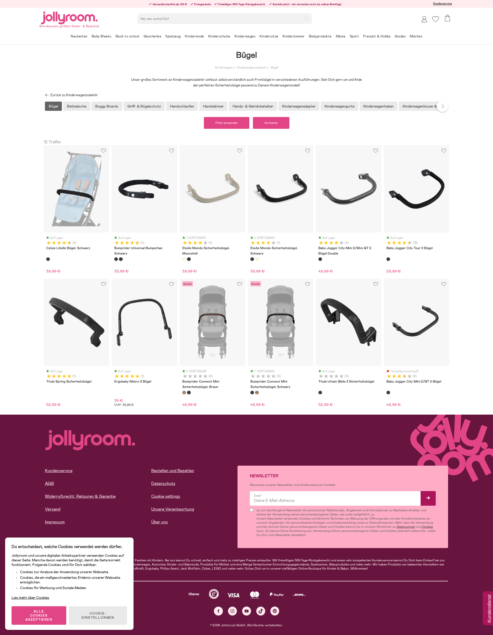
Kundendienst (489, 609)
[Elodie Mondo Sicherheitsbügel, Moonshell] (184, 259)
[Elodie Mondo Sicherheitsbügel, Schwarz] (189, 259)
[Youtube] (246, 611)
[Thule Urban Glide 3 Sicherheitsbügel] (320, 392)
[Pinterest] (274, 611)
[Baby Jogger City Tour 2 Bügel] (388, 259)
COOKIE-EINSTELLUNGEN (98, 615)
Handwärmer (213, 106)
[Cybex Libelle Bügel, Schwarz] (48, 259)
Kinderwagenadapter (299, 106)
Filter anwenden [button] (226, 123)
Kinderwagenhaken (378, 106)
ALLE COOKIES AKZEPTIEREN (38, 615)
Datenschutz (163, 483)
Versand (52, 509)
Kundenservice (442, 3)
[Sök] (306, 18)
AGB (49, 483)
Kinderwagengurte (339, 106)
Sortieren (271, 123)
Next (442, 106)
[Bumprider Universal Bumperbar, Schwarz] (116, 259)
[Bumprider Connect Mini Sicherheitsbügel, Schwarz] (189, 392)
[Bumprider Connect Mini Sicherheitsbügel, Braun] (184, 392)
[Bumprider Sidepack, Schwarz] (120, 259)
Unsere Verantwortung (172, 509)
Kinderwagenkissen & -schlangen (429, 106)
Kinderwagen (224, 67)
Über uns (159, 522)
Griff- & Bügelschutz (144, 106)
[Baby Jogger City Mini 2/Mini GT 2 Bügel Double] (320, 259)
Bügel (274, 67)
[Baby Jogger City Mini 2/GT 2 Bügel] (388, 392)
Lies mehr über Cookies (30, 597)
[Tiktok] (260, 611)
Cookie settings (165, 496)
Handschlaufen (182, 106)
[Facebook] (218, 611)
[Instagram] (232, 611)
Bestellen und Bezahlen (172, 470)
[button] (435, 19)
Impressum (55, 522)
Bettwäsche (76, 106)
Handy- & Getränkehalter (253, 106)
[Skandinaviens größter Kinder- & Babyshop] (69, 17)
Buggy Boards (106, 106)
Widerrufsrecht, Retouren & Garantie (80, 496)
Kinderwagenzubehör (252, 67)
